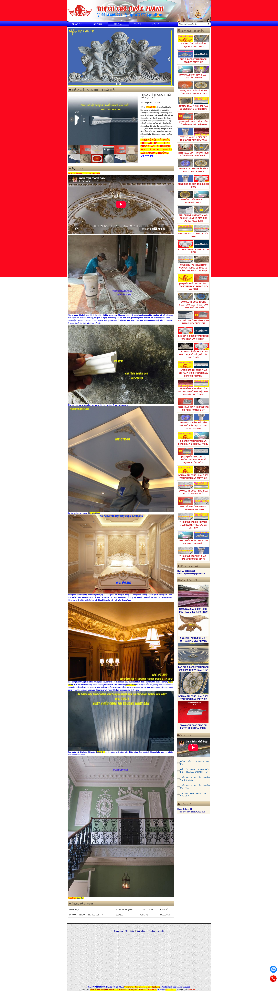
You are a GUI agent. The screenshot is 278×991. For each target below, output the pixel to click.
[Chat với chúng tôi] (273, 969)
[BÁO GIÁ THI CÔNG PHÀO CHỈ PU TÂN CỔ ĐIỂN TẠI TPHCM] (193, 654)
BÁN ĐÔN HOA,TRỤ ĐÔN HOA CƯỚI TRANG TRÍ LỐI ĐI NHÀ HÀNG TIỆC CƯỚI (193, 728)
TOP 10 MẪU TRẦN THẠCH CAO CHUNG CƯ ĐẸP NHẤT (193, 542)
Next (133, 119)
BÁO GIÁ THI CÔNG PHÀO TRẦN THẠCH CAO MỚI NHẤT (193, 492)
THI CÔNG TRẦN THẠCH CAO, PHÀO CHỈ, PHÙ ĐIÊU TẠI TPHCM (193, 442)
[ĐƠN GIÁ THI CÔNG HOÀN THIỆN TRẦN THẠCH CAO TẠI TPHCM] (193, 625)
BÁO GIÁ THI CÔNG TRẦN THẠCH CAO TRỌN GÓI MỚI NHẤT (193, 337)
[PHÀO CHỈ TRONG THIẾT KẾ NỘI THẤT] (103, 119)
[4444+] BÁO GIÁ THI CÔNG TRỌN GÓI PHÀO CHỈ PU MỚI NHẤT (193, 154)
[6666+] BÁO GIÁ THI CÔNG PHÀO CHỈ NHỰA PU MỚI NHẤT (193, 408)
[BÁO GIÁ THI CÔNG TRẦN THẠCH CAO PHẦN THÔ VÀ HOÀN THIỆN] (193, 596)
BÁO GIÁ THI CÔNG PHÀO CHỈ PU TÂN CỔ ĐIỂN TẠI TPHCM (193, 321)
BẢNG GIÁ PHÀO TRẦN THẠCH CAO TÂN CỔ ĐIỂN (193, 76)
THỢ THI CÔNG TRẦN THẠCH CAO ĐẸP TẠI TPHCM (193, 60)
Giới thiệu (98, 24)
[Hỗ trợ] (273, 978)
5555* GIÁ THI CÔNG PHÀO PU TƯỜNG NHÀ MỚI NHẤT (193, 507)
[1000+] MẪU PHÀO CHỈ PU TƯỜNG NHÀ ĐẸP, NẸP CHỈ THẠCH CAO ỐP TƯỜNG (193, 460)
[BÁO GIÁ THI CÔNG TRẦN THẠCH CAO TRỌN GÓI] (193, 683)
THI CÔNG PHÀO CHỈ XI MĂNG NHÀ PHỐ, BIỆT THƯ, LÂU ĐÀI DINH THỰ (193, 525)
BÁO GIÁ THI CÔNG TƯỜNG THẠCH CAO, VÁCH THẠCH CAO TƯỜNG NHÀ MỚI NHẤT (193, 305)
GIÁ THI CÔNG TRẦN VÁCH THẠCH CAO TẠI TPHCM (193, 45)
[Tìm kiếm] (208, 24)
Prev (72, 119)
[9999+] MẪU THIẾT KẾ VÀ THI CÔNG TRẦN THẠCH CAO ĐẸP (193, 91)
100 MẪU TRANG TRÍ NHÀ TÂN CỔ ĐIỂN (193, 250)
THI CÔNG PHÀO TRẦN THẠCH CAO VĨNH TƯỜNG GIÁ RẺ (193, 557)
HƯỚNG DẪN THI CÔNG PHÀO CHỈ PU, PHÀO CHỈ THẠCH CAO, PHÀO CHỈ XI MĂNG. (193, 373)
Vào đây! (80, 898)
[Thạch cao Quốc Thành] (80, 10)
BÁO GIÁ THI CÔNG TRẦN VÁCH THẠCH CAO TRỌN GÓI (193, 169)
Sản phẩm (118, 24)
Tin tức (137, 24)
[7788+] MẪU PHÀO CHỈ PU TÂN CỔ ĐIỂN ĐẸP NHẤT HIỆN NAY (193, 123)
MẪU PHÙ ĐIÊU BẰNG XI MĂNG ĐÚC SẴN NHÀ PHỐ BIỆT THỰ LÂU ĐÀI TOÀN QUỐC (193, 218)
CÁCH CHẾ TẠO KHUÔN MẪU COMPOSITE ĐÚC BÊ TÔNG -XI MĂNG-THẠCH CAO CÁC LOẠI (193, 268)
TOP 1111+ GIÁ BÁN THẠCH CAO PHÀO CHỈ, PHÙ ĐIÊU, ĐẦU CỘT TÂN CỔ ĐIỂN (193, 354)
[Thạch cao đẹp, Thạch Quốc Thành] (121, 57)
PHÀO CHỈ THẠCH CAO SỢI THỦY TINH (193, 235)
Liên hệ (155, 24)
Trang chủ (77, 24)
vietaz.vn (191, 989)
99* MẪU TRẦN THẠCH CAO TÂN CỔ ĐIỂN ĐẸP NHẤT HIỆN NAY (193, 107)
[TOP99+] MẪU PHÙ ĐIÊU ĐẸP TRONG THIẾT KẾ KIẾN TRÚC (193, 138)
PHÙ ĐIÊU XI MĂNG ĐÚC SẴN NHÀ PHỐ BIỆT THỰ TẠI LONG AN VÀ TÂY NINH (193, 426)
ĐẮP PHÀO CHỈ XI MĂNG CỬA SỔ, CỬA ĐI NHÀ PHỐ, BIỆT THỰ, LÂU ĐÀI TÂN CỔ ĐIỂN (193, 391)
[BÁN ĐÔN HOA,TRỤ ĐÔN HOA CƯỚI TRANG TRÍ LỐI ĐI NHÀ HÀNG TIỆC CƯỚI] (193, 712)
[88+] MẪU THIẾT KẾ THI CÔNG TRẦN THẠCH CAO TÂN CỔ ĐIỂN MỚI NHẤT (193, 286)
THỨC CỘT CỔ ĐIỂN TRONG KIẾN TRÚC (193, 185)
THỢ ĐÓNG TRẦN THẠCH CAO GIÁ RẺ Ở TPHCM (193, 201)
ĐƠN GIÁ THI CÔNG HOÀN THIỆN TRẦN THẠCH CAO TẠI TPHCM (193, 476)
